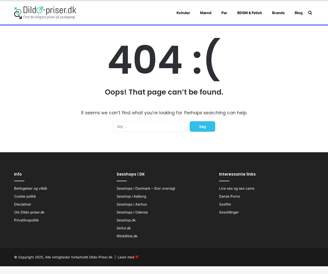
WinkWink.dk (127, 236)
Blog (299, 13)
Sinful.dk (124, 228)
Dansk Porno (229, 196)
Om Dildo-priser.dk (29, 212)
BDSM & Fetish (249, 13)
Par (224, 13)
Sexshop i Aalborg (131, 196)
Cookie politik (25, 196)
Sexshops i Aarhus (132, 204)
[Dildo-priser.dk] (45, 12)
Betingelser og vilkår (30, 188)
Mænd (205, 13)
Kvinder (183, 13)
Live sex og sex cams (236, 188)
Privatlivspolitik (26, 220)
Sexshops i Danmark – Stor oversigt (146, 188)
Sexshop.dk (126, 220)
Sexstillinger (229, 212)
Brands (278, 13)
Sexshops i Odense (132, 212)
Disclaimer (22, 204)
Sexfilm (225, 204)
